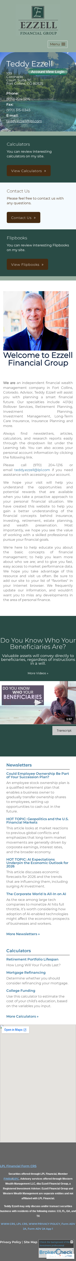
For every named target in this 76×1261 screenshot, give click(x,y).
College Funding (20, 991)
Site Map (30, 1242)
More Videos (38, 673)
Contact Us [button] (21, 218)
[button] (58, 44)
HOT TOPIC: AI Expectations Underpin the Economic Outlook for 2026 (37, 862)
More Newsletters (23, 934)
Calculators (18, 950)
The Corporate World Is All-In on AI (36, 894)
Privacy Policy (10, 1242)
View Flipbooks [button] (25, 265)
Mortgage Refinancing (26, 973)
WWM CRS (8, 1223)
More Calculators (22, 1016)
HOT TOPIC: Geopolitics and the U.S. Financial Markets (37, 820)
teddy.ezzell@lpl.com (24, 121)
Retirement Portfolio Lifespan (32, 959)
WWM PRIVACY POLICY (44, 1223)
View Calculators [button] (26, 171)
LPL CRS (21, 1223)
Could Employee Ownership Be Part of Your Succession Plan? (37, 775)
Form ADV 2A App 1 (40, 1228)
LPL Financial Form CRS (18, 1166)
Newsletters (19, 765)
